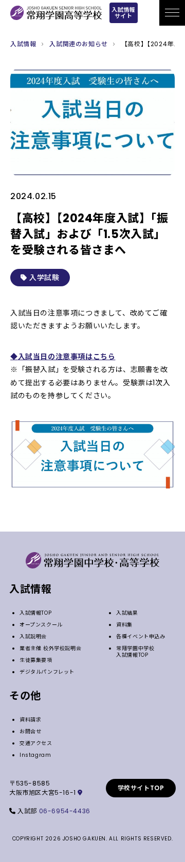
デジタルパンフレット (47, 672)
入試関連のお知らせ (78, 44)
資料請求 (30, 719)
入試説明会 (33, 636)
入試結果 (127, 613)
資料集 (124, 625)
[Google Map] (80, 792)
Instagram (35, 755)
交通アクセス (36, 743)
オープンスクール (41, 625)
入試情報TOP (35, 613)
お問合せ (30, 731)
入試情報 (23, 44)
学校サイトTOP (141, 787)
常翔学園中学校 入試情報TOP (138, 651)
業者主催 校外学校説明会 (50, 648)
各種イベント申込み (140, 636)
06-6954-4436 (64, 811)
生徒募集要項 (36, 660)
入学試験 (43, 277)
